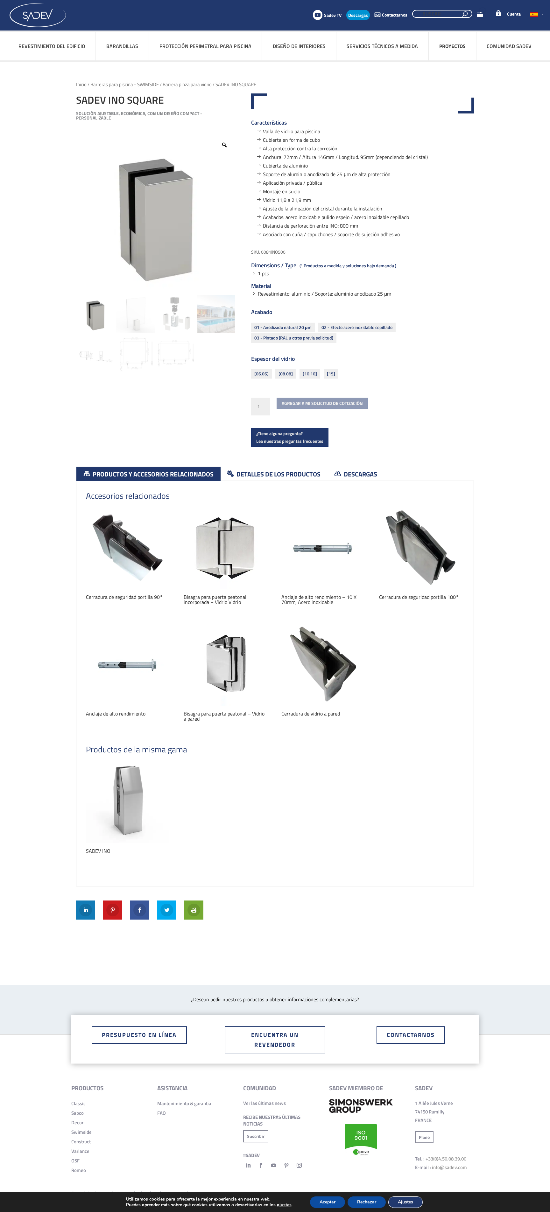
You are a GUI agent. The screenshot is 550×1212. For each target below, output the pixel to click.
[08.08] (286, 373)
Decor (77, 1122)
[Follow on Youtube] (274, 1165)
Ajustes (405, 1202)
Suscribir (255, 1136)
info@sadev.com (449, 1167)
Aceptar (327, 1202)
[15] (331, 373)
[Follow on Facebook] (261, 1165)
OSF (75, 1160)
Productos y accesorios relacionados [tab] (152, 474)
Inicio (81, 84)
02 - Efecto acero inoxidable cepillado (356, 327)
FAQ (161, 1113)
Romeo (78, 1170)
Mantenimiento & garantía (184, 1103)
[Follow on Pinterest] (286, 1165)
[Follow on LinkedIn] (248, 1165)
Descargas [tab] (359, 474)
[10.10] (310, 373)
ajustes (284, 1205)
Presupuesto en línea (139, 1035)
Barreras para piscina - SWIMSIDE (124, 84)
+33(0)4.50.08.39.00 (446, 1158)
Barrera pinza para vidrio (187, 84)
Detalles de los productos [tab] (278, 474)
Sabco (77, 1113)
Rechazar (366, 1202)
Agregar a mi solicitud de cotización (322, 403)
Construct (81, 1141)
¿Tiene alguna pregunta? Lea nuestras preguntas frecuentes (289, 437)
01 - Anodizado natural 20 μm (283, 327)
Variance (80, 1151)
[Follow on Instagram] (299, 1165)
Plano (424, 1137)
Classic (78, 1103)
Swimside (81, 1132)
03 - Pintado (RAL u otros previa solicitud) (293, 337)
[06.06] (261, 373)
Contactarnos (411, 1035)
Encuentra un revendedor (275, 1040)
